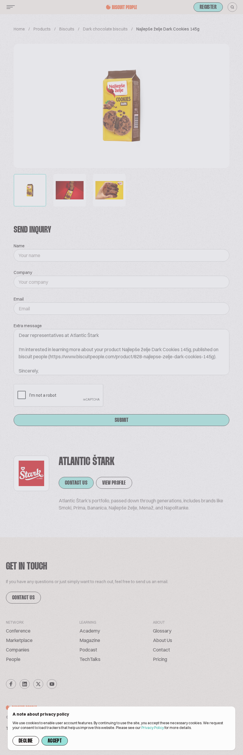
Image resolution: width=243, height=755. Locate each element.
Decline (26, 741)
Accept (55, 741)
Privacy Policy (152, 727)
